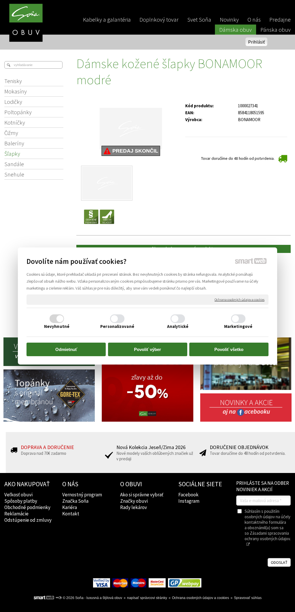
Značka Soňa (75, 501)
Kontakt (70, 513)
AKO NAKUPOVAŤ (27, 484)
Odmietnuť (66, 349)
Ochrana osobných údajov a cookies (239, 299)
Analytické (177, 326)
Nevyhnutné (56, 326)
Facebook (188, 494)
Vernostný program (82, 494)
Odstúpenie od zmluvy (28, 520)
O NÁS (70, 484)
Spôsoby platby (20, 501)
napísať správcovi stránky (147, 598)
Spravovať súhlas (248, 598)
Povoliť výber (147, 349)
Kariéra (69, 507)
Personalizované (117, 326)
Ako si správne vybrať (141, 494)
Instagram (188, 501)
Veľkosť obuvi (18, 494)
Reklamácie (16, 513)
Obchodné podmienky (27, 507)
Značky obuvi (134, 501)
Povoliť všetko (228, 349)
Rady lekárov (133, 507)
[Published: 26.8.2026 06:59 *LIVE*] (58, 598)
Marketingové (238, 326)
